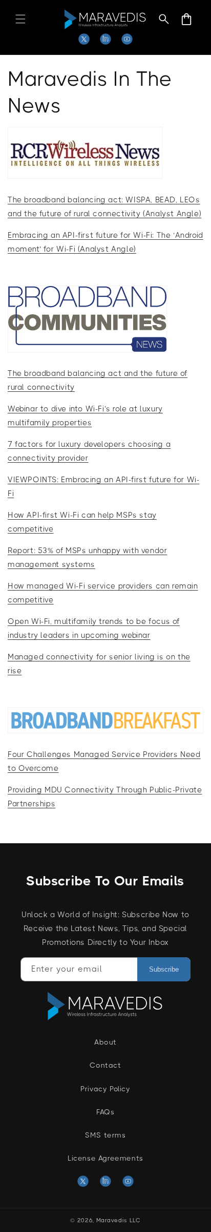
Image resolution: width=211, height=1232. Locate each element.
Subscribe (164, 969)
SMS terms (105, 1135)
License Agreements (105, 1158)
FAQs (105, 1112)
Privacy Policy (105, 1089)
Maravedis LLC (118, 1220)
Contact (105, 1065)
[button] (20, 19)
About (105, 1042)
